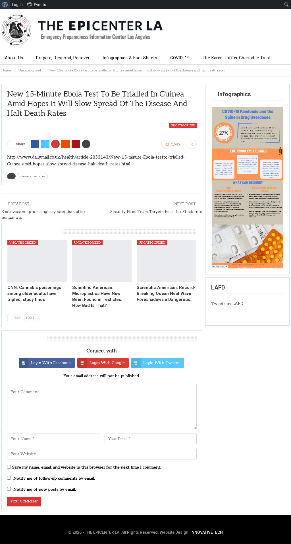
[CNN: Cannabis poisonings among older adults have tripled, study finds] (37, 261)
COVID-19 (180, 57)
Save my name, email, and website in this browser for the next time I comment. (86, 467)
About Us (14, 57)
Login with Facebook (51, 362)
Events (40, 4)
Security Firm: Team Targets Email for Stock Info (156, 211)
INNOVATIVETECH (206, 532)
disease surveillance (32, 176)
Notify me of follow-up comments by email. (54, 478)
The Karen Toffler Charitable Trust (237, 57)
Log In (17, 4)
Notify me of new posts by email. (44, 489)
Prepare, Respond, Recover (63, 57)
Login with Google (107, 362)
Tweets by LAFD (227, 303)
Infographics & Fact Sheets (130, 57)
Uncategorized (183, 125)
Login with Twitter (161, 362)
